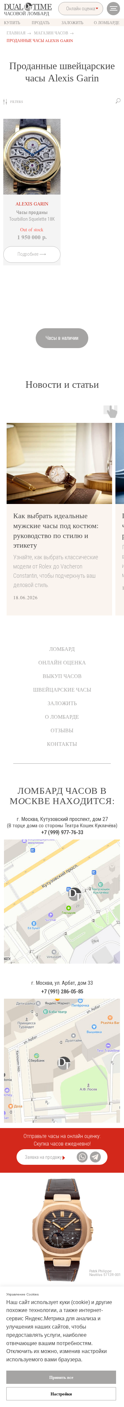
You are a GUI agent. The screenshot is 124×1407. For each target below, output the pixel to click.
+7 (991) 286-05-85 (62, 991)
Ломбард (62, 648)
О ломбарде (62, 716)
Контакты (62, 743)
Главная (16, 32)
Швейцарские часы (62, 689)
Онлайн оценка (62, 662)
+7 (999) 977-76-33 (62, 832)
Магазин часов (51, 32)
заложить (72, 22)
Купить (12, 22)
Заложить (62, 703)
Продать (41, 22)
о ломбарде (106, 22)
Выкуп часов (62, 675)
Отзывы (62, 730)
